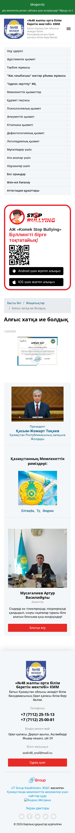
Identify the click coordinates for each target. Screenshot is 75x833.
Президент (37, 426)
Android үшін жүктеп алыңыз (39, 271)
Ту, (39, 511)
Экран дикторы (37, 808)
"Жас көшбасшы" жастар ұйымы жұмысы (36, 75)
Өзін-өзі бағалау (18, 182)
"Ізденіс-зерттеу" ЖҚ (21, 84)
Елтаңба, (28, 511)
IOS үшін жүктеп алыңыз (36, 282)
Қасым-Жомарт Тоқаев (37, 430)
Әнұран (48, 511)
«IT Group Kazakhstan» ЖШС (30, 788)
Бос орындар (16, 174)
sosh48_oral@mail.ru (37, 753)
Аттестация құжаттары (23, 190)
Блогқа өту (38, 628)
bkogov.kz (37, 4)
